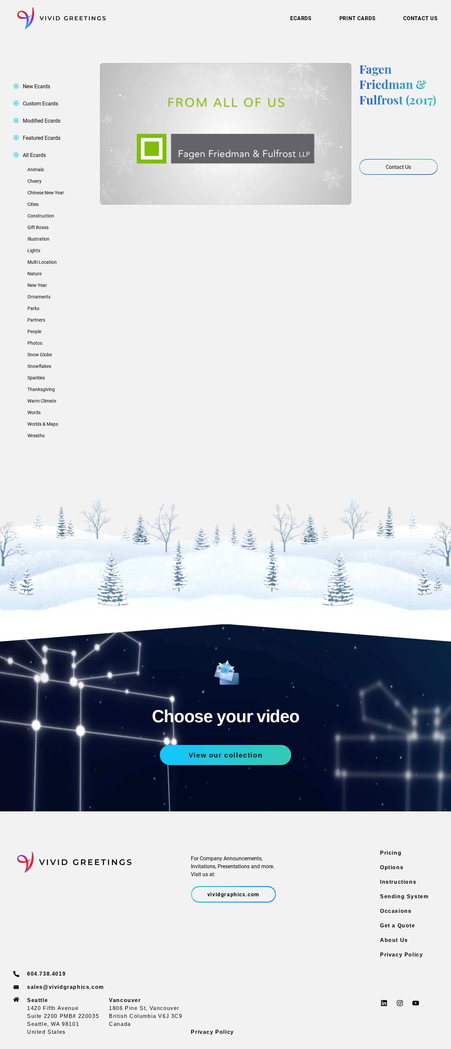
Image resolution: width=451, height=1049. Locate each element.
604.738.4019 (46, 974)
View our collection (225, 755)
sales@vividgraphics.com (65, 987)
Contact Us (398, 166)
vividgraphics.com (233, 894)
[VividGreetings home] (59, 18)
